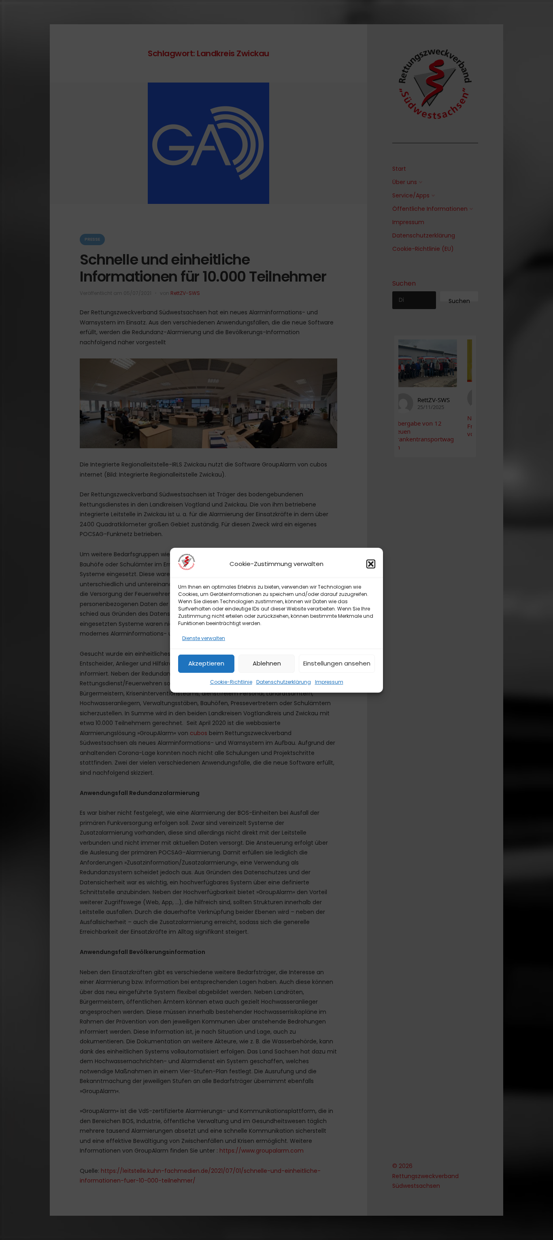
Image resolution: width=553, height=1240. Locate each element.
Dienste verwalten (203, 638)
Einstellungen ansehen (336, 663)
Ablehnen (267, 663)
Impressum (329, 681)
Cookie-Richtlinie (231, 681)
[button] (371, 564)
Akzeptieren (206, 663)
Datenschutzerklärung (283, 681)
